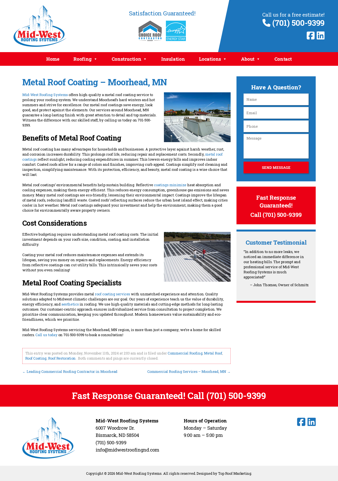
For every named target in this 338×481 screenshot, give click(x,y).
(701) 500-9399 (297, 23)
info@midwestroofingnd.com (127, 450)
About (247, 59)
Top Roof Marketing (234, 473)
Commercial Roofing (185, 353)
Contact (283, 59)
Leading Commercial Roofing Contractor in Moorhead (69, 371)
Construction (126, 59)
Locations (210, 59)
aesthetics (70, 304)
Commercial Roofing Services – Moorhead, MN (189, 371)
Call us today (46, 334)
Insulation (173, 59)
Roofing (82, 59)
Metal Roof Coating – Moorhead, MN (94, 82)
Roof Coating (36, 358)
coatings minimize (170, 185)
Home (52, 59)
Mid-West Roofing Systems (45, 94)
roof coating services (112, 294)
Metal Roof (213, 353)
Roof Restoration (62, 358)
